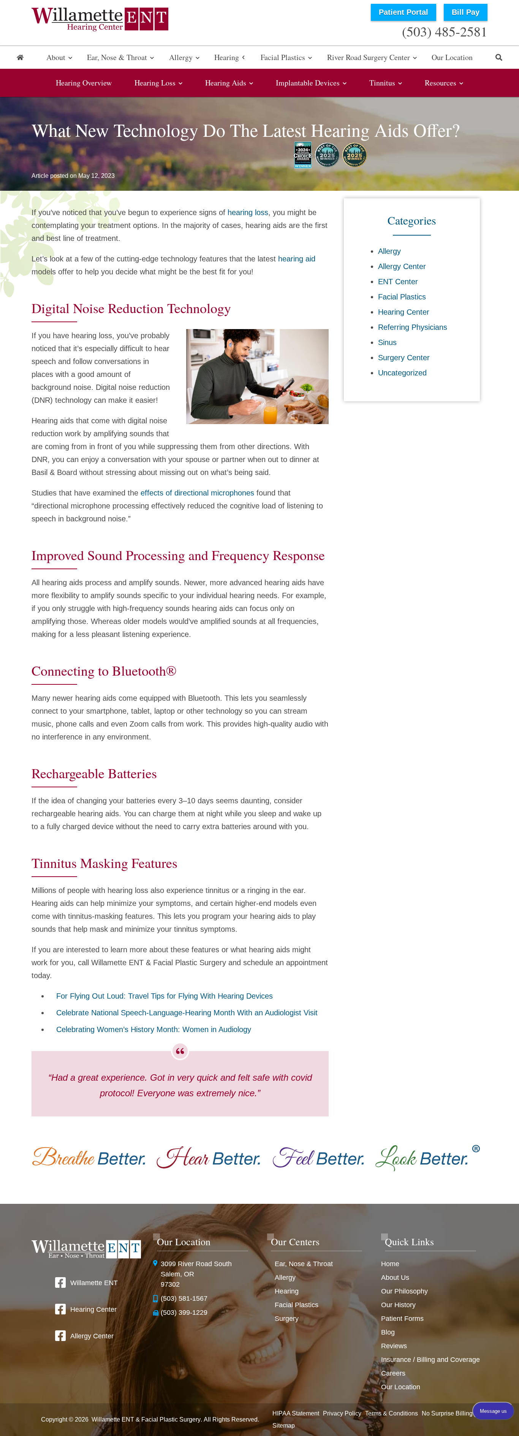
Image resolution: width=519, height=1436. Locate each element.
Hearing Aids (225, 83)
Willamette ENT (94, 1283)
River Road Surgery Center (368, 57)
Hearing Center (403, 312)
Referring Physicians (412, 327)
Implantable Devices (308, 83)
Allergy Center (402, 266)
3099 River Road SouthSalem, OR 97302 (196, 1274)
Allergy (181, 57)
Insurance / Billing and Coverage (430, 1359)
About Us (395, 1277)
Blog (388, 1332)
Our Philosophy (404, 1291)
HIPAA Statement (295, 1413)
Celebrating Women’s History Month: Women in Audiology (153, 1029)
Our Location (452, 57)
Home (20, 57)
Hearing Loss (155, 83)
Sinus (387, 342)
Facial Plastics (283, 57)
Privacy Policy (342, 1413)
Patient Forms (402, 1318)
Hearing (226, 57)
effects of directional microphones (197, 493)
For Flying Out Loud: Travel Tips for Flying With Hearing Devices (164, 996)
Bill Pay (465, 12)
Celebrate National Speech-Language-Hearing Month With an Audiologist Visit (187, 1013)
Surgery (287, 1318)
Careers (393, 1373)
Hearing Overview (84, 83)
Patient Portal (403, 12)
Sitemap (283, 1425)
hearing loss (248, 212)
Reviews (394, 1346)
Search (499, 57)
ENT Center (398, 281)
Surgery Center (404, 357)
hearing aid (296, 259)
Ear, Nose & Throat (117, 57)
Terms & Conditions (391, 1413)
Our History (398, 1305)
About (55, 57)
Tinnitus (382, 83)
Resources (440, 83)
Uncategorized (402, 373)
